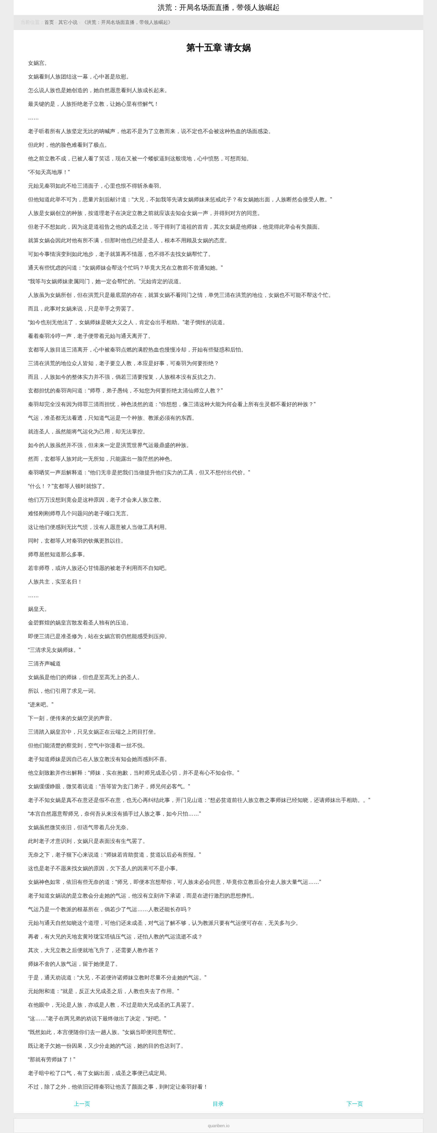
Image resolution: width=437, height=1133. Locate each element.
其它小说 (67, 22)
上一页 (82, 1104)
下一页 (355, 1104)
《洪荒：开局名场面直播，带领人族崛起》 (127, 22)
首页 (49, 22)
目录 (218, 1104)
